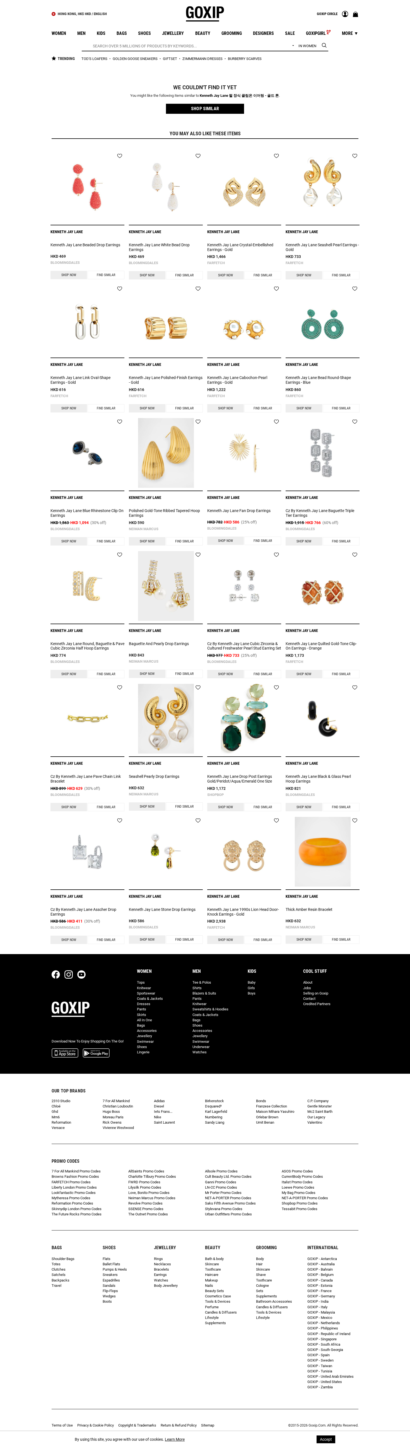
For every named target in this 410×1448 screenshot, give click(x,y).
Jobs (307, 988)
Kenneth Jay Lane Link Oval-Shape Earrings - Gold (80, 380)
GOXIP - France (319, 1291)
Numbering (213, 1117)
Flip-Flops (110, 1291)
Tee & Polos (201, 982)
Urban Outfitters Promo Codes (228, 1214)
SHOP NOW (68, 275)
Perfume (212, 1307)
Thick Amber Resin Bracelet (309, 909)
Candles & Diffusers (221, 1312)
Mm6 (56, 1117)
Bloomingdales (65, 262)
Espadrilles (111, 1280)
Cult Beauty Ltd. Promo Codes (228, 1176)
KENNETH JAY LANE (66, 232)
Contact (309, 998)
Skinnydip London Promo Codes (77, 1209)
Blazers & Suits (204, 993)
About (307, 982)
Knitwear (144, 988)
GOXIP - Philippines (322, 1328)
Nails (209, 1285)
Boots (107, 1301)
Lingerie (143, 1052)
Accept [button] (326, 1439)
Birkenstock (214, 1101)
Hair (259, 1264)
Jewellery (144, 1036)
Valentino (314, 1122)
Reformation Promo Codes (72, 1203)
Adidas (159, 1101)
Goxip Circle (327, 14)
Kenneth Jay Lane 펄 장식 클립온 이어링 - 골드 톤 (239, 95)
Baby (251, 982)
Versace (58, 1128)
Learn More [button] (175, 1439)
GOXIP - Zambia (320, 1387)
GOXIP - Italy (317, 1307)
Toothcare (213, 1269)
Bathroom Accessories (274, 1301)
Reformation (61, 1122)
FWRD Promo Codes (144, 1182)
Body (260, 1259)
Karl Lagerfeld (216, 1111)
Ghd (55, 1111)
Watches (199, 1052)
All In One (144, 1020)
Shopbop (215, 795)
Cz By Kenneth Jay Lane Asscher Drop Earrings (83, 911)
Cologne (262, 1285)
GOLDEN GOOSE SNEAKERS (135, 59)
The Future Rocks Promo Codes (77, 1214)
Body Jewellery (166, 1285)
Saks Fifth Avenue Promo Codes (230, 1203)
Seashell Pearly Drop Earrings (154, 776)
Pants (141, 1009)
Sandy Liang (214, 1122)
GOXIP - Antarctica (322, 1259)
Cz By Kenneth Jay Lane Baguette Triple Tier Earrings (320, 513)
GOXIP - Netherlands (323, 1323)
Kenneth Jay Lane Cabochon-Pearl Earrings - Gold (237, 380)
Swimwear (145, 1041)
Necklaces (162, 1264)
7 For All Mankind (116, 1101)
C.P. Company (318, 1101)
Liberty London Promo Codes (74, 1187)
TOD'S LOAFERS (94, 59)
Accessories (147, 1031)
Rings (158, 1259)
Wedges (109, 1296)
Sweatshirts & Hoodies (210, 1009)
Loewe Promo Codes (298, 1187)
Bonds (261, 1101)
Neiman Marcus (143, 529)
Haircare (211, 1275)
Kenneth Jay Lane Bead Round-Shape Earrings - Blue (318, 380)
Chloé (56, 1106)
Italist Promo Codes (297, 1182)
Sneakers (110, 1275)
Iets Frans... (163, 1111)
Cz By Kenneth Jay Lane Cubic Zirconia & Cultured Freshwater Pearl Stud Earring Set (244, 646)
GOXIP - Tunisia (319, 1371)
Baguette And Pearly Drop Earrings (159, 643)
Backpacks (60, 1280)
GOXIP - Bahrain (320, 1269)
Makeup (211, 1280)
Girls (251, 988)
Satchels (59, 1275)
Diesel (159, 1106)
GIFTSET (170, 59)
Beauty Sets (214, 1291)
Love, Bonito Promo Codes (149, 1193)
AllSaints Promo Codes (146, 1171)
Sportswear (146, 993)
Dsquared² (213, 1106)
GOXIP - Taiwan (319, 1366)
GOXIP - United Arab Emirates (330, 1376)
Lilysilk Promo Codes (144, 1187)
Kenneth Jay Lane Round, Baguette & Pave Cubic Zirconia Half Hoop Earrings (87, 646)
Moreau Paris (113, 1117)
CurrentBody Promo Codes (302, 1176)
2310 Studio (61, 1101)
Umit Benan (265, 1122)
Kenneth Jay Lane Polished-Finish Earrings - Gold (165, 380)
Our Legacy (316, 1117)
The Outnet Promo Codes (148, 1214)
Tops (141, 982)
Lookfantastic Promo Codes (74, 1193)
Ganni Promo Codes (220, 1182)
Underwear (200, 1047)
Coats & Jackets (150, 998)
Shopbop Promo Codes (300, 1203)
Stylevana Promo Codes (223, 1209)
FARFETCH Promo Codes (71, 1182)
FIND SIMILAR (106, 275)
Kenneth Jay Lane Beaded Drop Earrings (85, 245)
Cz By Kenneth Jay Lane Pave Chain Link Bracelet (85, 778)
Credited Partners (317, 1004)
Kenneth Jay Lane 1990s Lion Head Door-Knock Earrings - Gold (243, 911)
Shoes (142, 1047)
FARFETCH (216, 263)
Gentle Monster (319, 1106)
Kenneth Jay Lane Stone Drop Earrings (162, 909)
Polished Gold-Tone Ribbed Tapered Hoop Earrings (164, 513)
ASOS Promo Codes (297, 1171)
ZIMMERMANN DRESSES (202, 59)
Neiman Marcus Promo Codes (151, 1198)
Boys (251, 993)
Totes (56, 1264)
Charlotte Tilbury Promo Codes (152, 1176)
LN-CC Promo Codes (221, 1187)
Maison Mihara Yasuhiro (275, 1111)
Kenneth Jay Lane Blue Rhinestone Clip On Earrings (87, 513)
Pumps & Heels (115, 1269)
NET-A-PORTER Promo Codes (228, 1198)
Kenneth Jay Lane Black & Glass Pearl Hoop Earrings (318, 778)
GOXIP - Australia (321, 1264)
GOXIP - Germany (321, 1296)
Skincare (212, 1264)
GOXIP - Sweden (320, 1360)
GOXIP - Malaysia (321, 1312)
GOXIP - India (318, 1301)
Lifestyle (212, 1318)
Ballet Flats (111, 1264)
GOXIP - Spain (318, 1355)
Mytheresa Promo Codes (71, 1198)
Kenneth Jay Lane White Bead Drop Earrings (159, 247)
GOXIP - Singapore (322, 1339)
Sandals (109, 1285)
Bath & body (214, 1259)
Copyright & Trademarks (137, 1425)
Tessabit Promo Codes (299, 1209)
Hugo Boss (111, 1111)
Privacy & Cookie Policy (95, 1425)
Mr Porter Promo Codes (223, 1193)
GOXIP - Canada (320, 1280)
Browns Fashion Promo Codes (75, 1176)
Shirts (197, 988)
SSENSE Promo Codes (145, 1209)
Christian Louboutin (118, 1106)
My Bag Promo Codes (298, 1193)
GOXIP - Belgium (320, 1275)
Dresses (143, 1004)
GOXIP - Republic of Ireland (328, 1334)
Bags (141, 1025)
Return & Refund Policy (179, 1425)
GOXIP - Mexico (319, 1318)
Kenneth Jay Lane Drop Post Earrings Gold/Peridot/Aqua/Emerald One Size (239, 778)
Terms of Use (62, 1425)
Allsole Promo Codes (221, 1171)
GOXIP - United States (324, 1382)
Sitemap (207, 1425)
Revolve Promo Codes (145, 1203)
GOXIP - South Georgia (325, 1350)
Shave (261, 1275)
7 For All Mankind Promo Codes (76, 1171)
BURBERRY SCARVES (245, 59)
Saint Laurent (164, 1122)
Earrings (160, 1275)
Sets (259, 1291)
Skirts (141, 1015)
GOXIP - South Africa (323, 1344)
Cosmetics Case (218, 1296)
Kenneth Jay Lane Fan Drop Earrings (239, 510)
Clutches (59, 1269)
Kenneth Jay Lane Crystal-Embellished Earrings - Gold (240, 247)
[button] (205, 109)
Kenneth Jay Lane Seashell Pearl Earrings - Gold (322, 247)
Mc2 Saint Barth (319, 1111)
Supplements (215, 1323)
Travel (56, 1285)
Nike (157, 1117)
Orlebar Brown (267, 1117)
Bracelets (161, 1269)
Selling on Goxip (315, 993)
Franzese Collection (271, 1106)
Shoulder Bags (63, 1259)
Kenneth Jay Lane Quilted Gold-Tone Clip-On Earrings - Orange (321, 646)
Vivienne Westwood (118, 1128)
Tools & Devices (217, 1301)
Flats (106, 1259)
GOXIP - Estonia (319, 1285)
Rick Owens (112, 1122)
